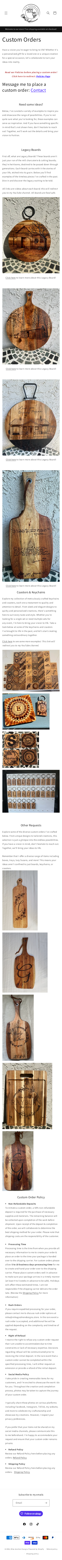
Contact (38, 90)
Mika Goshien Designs (19, 1549)
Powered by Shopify (36, 1549)
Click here (11, 277)
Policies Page (43, 76)
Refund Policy (20, 1457)
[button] (6, 13)
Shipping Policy (31, 1292)
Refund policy (52, 1549)
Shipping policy (32, 1554)
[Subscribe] (46, 1502)
